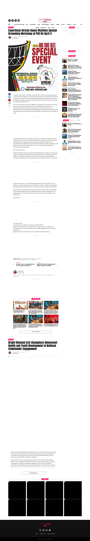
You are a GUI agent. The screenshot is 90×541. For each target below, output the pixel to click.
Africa (49, 27)
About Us (37, 533)
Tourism (57, 24)
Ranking (37, 27)
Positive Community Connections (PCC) (22, 259)
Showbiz (52, 24)
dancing (34, 258)
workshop (33, 259)
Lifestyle (63, 24)
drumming (39, 258)
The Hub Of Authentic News (19, 24)
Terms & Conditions (51, 533)
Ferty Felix (15, 38)
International (43, 27)
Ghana (53, 27)
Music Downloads (45, 24)
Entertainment (33, 24)
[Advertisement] (45, 8)
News (27, 24)
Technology (69, 24)
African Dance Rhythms (26, 258)
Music (39, 24)
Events (74, 24)
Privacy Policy (43, 533)
